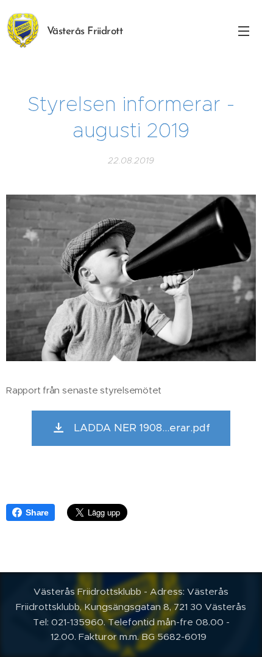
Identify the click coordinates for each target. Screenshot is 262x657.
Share (37, 512)
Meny (244, 30)
